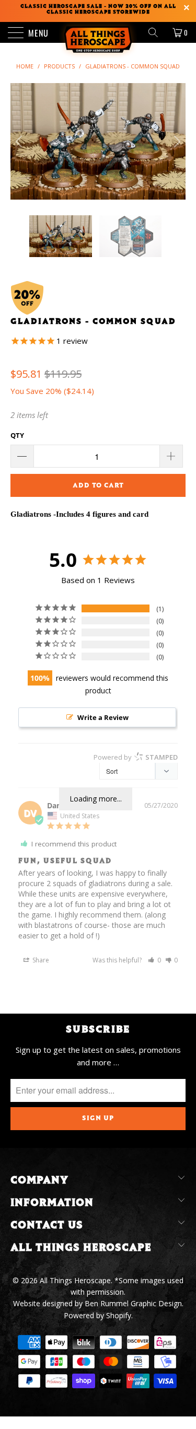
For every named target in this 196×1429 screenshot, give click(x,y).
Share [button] (40, 960)
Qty (17, 435)
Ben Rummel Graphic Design (133, 1303)
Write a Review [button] (103, 717)
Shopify (118, 1315)
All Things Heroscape (75, 1280)
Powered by (136, 757)
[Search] (156, 32)
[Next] (175, 141)
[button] (154, 960)
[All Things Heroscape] (98, 32)
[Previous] (20, 141)
